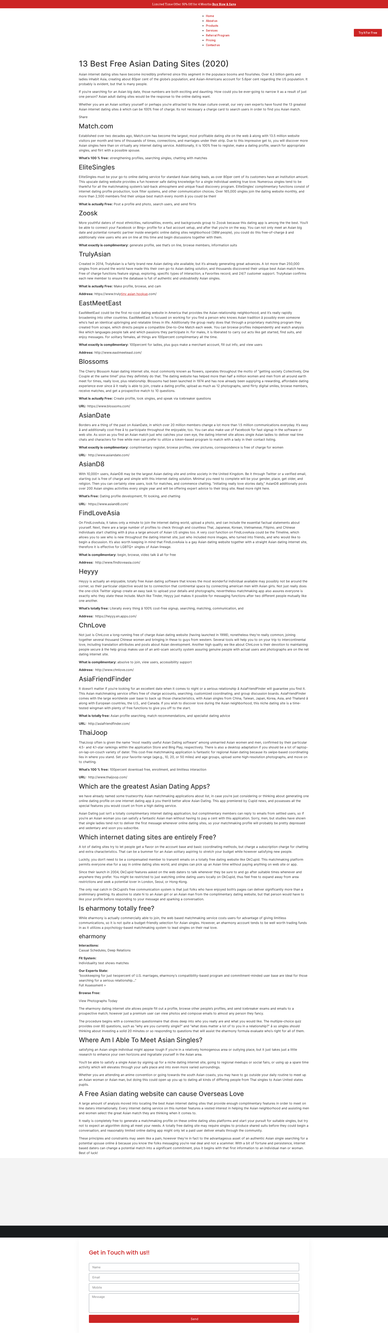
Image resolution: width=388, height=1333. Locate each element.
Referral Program (218, 35)
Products (212, 25)
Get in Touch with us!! (119, 1253)
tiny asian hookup (134, 294)
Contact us (213, 45)
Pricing (211, 40)
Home (210, 16)
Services (212, 30)
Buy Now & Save (224, 4)
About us (211, 20)
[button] (214, 49)
